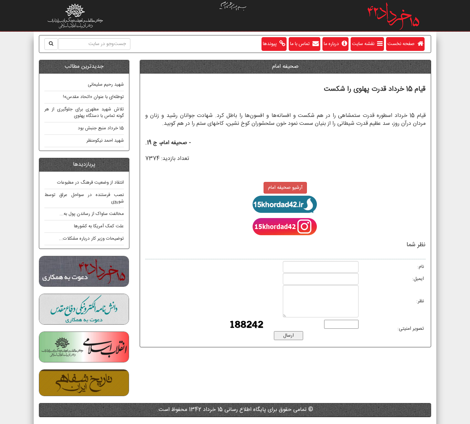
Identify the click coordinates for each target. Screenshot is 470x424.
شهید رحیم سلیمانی (106, 84)
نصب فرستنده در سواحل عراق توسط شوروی (84, 198)
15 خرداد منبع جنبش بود (101, 128)
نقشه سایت (364, 44)
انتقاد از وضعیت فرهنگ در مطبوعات (90, 182)
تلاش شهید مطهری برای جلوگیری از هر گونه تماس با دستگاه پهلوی (84, 113)
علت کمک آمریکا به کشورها (99, 226)
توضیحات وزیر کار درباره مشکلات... (91, 238)
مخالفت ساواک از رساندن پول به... (92, 214)
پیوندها (271, 44)
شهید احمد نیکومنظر (105, 140)
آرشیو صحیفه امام (285, 188)
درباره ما (333, 44)
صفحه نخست (402, 44)
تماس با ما (301, 44)
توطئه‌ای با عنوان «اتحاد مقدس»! (93, 97)
